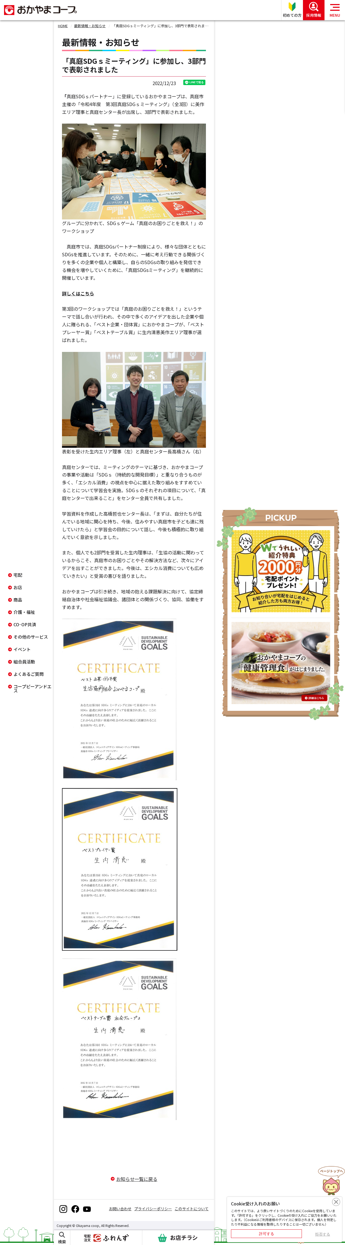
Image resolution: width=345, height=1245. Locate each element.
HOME (63, 25)
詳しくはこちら (78, 293)
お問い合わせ (120, 1208)
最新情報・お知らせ (90, 25)
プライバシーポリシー (153, 1208)
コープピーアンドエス (32, 688)
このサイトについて (192, 1208)
